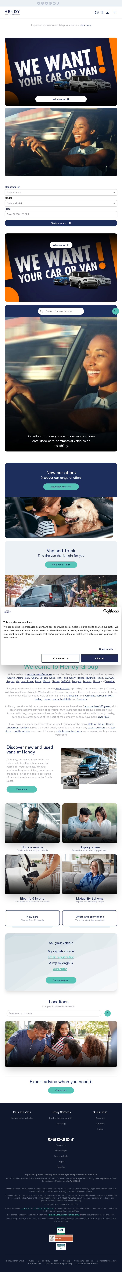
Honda (81, 677)
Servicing (61, 1123)
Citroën (44, 677)
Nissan (56, 681)
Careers (100, 1123)
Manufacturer (12, 187)
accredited (25, 1208)
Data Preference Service (87, 1263)
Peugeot (76, 681)
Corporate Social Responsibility (58, 1263)
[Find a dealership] (102, 12)
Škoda (96, 681)
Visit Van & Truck (61, 564)
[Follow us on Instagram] (42, 3)
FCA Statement (34, 1263)
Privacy (31, 1261)
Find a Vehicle (61, 1156)
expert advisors (96, 727)
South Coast (62, 688)
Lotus (38, 681)
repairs (47, 699)
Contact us (61, 1090)
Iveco (100, 677)
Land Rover (27, 681)
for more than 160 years (96, 706)
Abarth (11, 677)
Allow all (99, 658)
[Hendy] (12, 13)
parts (56, 699)
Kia (17, 681)
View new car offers (61, 486)
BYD (27, 677)
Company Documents (83, 1261)
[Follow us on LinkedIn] (50, 3)
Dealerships (61, 1150)
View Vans (21, 789)
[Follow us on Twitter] (46, 3)
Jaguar (10, 681)
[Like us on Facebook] (38, 3)
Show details (106, 649)
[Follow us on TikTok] (58, 3)
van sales (90, 695)
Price (8, 209)
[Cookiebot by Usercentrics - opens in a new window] (106, 611)
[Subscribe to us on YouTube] (54, 3)
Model (8, 198)
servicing (102, 695)
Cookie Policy (44, 1261)
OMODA (65, 681)
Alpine (20, 677)
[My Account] (107, 12)
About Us (100, 1118)
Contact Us (61, 1145)
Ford (65, 677)
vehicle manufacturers (39, 674)
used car (74, 695)
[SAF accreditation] (61, 1231)
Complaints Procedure (107, 1261)
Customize (58, 658)
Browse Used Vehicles (22, 1118)
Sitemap (67, 1261)
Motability (65, 699)
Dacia (52, 677)
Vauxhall (110, 681)
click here (85, 25)
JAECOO (109, 677)
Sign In (62, 1161)
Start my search (59, 223)
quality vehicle (22, 731)
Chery (34, 677)
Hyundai (90, 677)
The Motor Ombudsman (43, 1208)
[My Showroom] (96, 12)
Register (61, 1167)
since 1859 (104, 716)
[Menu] (114, 12)
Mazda (46, 681)
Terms (57, 1261)
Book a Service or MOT (61, 1118)
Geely (72, 677)
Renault (87, 681)
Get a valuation (61, 980)
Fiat (59, 677)
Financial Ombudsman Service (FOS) (64, 1215)
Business (82, 699)
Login (100, 1129)
